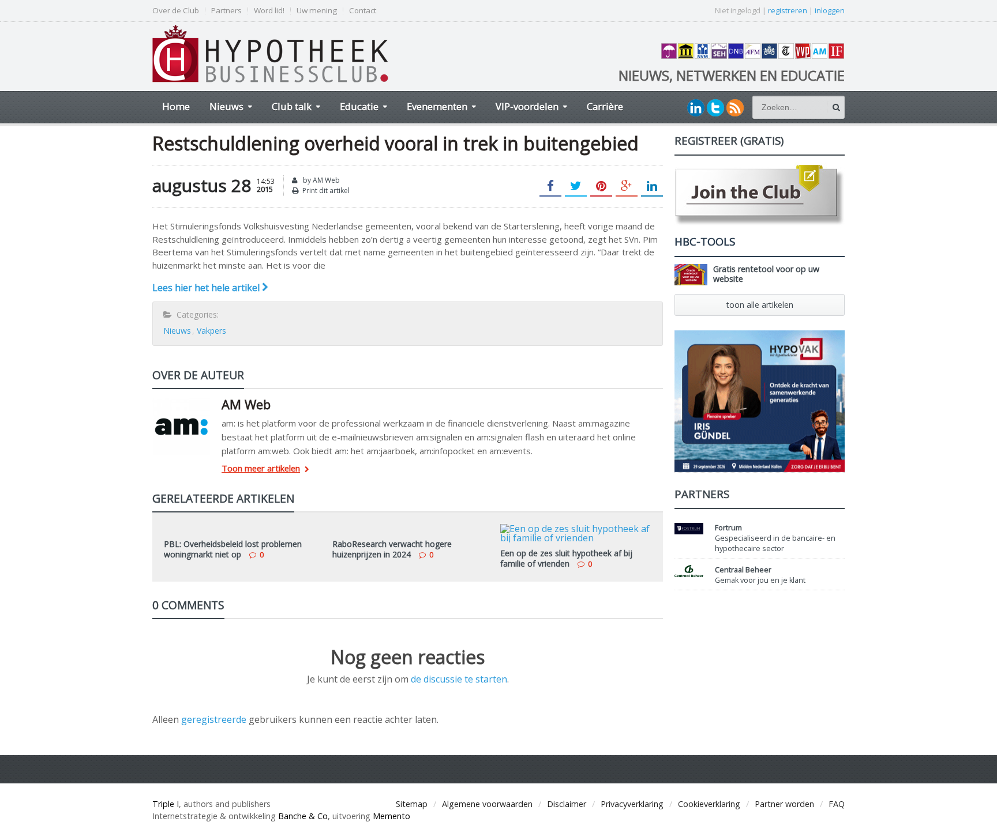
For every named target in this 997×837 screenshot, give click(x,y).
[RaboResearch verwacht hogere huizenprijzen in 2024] (407, 528)
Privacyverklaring (632, 803)
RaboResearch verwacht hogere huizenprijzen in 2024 (392, 549)
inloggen (830, 10)
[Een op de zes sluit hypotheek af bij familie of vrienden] (576, 528)
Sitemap (412, 803)
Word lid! (269, 10)
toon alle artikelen (759, 304)
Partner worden (784, 803)
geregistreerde (215, 719)
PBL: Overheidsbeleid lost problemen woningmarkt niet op (233, 549)
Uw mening (317, 10)
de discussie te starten (459, 679)
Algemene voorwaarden (487, 803)
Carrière (605, 106)
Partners (226, 10)
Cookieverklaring (709, 803)
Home (176, 106)
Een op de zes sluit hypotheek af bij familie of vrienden (566, 558)
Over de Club (175, 10)
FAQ (837, 803)
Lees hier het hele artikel (207, 287)
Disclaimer (566, 803)
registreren (787, 10)
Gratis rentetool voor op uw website (766, 273)
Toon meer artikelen (261, 469)
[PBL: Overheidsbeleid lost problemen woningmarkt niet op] (239, 528)
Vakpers (211, 330)
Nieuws (177, 330)
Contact (362, 10)
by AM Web (320, 180)
